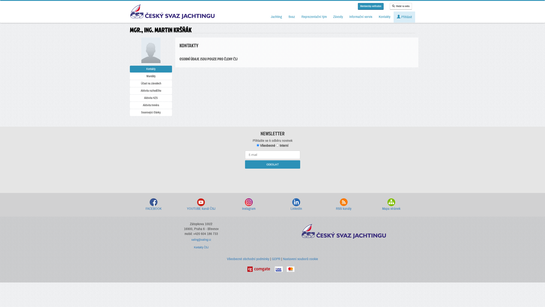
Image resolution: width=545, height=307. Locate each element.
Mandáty (151, 76)
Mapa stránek (391, 208)
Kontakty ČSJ (201, 247)
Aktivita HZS (151, 98)
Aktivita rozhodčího (151, 90)
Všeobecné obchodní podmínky (248, 259)
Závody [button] (338, 17)
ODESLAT (272, 164)
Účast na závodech (151, 83)
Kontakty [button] (384, 17)
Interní (283, 145)
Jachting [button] (276, 17)
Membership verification (370, 6)
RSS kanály (343, 208)
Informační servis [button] (360, 17)
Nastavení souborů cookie (300, 259)
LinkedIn (296, 208)
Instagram (248, 208)
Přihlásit (406, 17)
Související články (151, 112)
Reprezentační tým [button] (314, 17)
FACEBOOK (154, 208)
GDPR (276, 259)
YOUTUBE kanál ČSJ (201, 208)
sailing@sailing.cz (201, 239)
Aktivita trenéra (151, 105)
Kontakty (151, 69)
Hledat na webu (403, 6)
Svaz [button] (291, 17)
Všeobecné (267, 145)
